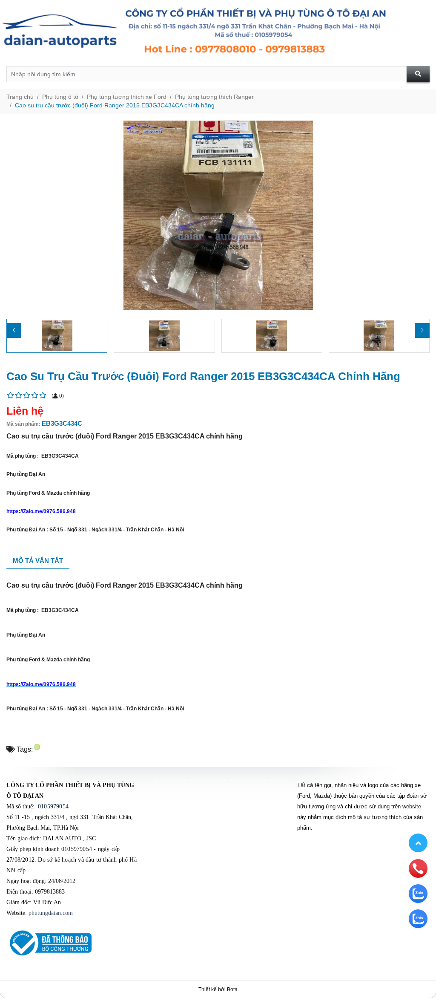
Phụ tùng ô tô (60, 96)
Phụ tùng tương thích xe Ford (126, 96)
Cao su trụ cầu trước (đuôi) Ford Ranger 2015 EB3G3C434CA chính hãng (115, 105)
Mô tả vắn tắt (38, 560)
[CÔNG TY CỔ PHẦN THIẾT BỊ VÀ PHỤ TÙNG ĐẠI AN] (218, 33)
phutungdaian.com (51, 913)
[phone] (418, 868)
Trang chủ (20, 96)
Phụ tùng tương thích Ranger (214, 96)
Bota (232, 989)
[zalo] (418, 893)
